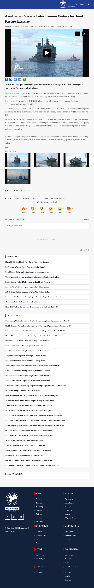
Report (38, 539)
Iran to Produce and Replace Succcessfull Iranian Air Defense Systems (29, 411)
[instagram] (14, 517)
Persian (68, 580)
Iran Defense (26, 191)
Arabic (67, 576)
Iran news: (17, 93)
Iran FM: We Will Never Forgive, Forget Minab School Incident (27, 287)
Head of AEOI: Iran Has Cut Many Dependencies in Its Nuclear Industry (30, 307)
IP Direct (39, 572)
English (68, 572)
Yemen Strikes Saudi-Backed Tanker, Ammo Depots (23, 440)
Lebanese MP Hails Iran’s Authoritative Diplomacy (22, 455)
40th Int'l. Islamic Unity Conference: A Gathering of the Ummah (27, 430)
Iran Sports (40, 555)
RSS (67, 562)
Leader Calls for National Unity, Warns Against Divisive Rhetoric (27, 282)
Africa (67, 514)
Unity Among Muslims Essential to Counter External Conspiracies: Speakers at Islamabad (36, 321)
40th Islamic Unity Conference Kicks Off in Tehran (22, 302)
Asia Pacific (69, 503)
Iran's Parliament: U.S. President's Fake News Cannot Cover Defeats (29, 435)
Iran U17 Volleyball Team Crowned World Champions (24, 361)
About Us (69, 555)
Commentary (41, 535)
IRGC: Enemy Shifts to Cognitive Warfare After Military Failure (27, 292)
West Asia (69, 499)
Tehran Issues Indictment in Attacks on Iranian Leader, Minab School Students (32, 277)
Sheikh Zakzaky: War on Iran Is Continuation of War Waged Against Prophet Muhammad (36, 326)
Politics (38, 499)
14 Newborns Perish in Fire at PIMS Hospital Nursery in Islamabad (28, 401)
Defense (39, 514)
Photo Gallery (70, 535)
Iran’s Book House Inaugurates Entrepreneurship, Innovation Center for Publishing (34, 420)
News (38, 543)
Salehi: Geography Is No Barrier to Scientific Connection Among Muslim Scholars (33, 425)
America (68, 510)
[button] (47, 53)
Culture (39, 510)
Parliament (40, 522)
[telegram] (21, 517)
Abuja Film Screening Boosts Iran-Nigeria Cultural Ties (24, 356)
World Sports (41, 559)
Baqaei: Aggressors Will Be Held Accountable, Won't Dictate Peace (28, 450)
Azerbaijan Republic (32, 198)
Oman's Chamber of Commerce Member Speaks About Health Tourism (30, 336)
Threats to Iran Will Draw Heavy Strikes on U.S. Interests (25, 445)
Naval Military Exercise (54, 198)
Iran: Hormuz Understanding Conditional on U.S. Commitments (27, 272)
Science (39, 518)
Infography (69, 532)
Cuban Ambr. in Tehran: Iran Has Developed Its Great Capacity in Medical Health (33, 331)
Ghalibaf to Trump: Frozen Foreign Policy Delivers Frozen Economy (29, 460)
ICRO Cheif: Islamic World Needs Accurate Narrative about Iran (27, 405)
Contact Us (69, 559)
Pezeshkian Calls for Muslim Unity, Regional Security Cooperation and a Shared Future (35, 297)
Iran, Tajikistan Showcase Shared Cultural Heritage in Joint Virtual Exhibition (32, 415)
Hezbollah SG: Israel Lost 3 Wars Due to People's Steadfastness (26, 262)
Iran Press (8, 93)
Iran (17, 198)
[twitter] (7, 517)
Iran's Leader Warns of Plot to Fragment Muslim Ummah (25, 267)
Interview (39, 532)
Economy (39, 507)
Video (67, 539)
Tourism (39, 503)
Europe (68, 507)
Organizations (70, 518)
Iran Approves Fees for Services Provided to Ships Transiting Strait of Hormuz (32, 465)
